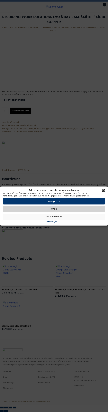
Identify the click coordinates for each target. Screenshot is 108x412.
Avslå (54, 208)
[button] (103, 190)
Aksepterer (54, 201)
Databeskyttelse (52, 222)
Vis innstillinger (54, 216)
